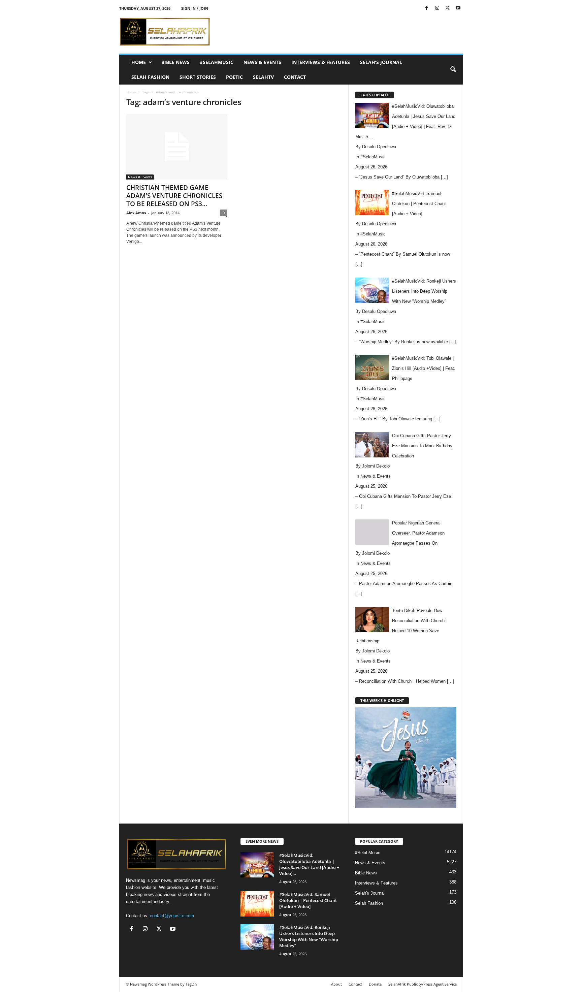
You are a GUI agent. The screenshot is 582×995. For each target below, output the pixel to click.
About (336, 984)
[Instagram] (437, 8)
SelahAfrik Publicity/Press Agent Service (422, 984)
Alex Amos (136, 212)
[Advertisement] (340, 32)
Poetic (234, 77)
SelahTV (263, 77)
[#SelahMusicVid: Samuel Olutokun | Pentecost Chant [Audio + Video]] (257, 904)
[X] (448, 8)
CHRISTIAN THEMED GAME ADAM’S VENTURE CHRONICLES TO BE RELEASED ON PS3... (174, 195)
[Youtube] (458, 8)
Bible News (175, 62)
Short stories (198, 77)
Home (138, 62)
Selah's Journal (370, 893)
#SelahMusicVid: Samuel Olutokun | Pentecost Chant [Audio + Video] (308, 900)
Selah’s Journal (381, 62)
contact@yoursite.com (172, 915)
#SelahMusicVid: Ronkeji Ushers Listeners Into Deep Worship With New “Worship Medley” (308, 936)
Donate (375, 984)
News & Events (262, 62)
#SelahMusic (216, 62)
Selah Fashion (150, 77)
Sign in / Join (194, 8)
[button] (453, 69)
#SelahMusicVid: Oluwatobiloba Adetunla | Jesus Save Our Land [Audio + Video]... (309, 864)
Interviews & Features (320, 62)
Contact (295, 77)
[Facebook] (427, 8)
